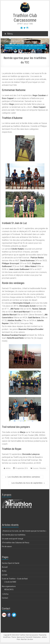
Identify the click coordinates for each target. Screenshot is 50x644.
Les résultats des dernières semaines (22, 477)
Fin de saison (7, 546)
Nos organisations (9, 586)
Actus (4, 571)
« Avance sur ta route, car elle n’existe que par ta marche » (24, 531)
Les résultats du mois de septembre (28, 483)
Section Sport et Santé (10, 563)
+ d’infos (5, 594)
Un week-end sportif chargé (12, 539)
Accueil (5, 567)
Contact (5, 598)
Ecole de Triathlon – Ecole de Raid (15, 579)
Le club (4, 575)
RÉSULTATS (8, 589)
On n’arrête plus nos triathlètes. (14, 535)
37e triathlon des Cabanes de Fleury (15, 543)
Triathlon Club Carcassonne (25, 18)
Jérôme (7, 468)
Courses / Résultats (39, 468)
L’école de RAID (10, 582)
